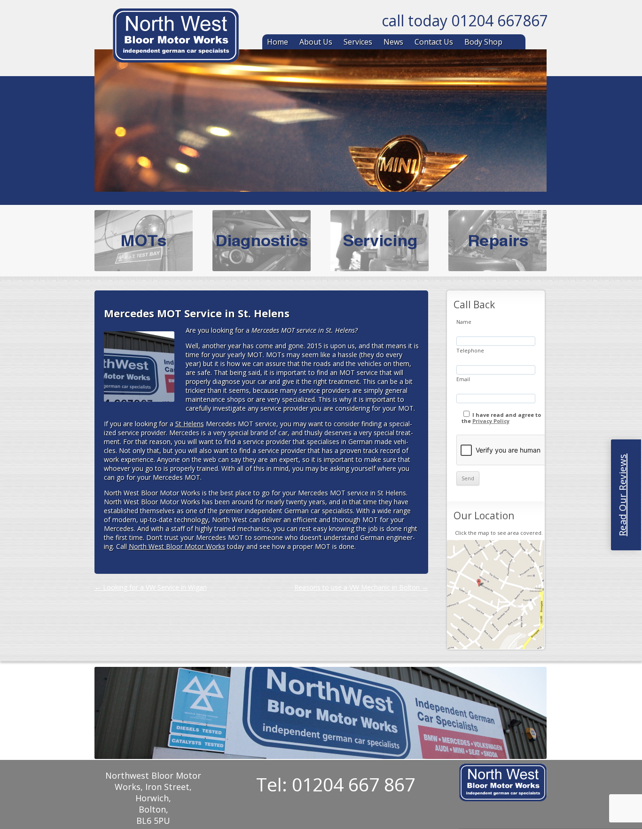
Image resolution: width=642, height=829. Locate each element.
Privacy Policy (490, 420)
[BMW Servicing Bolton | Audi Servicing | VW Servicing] (175, 37)
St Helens (189, 423)
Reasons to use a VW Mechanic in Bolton (361, 587)
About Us (315, 42)
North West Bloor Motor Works (177, 546)
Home (277, 42)
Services (358, 42)
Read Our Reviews (622, 495)
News (393, 42)
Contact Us (434, 42)
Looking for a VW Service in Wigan (150, 587)
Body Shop (483, 42)
